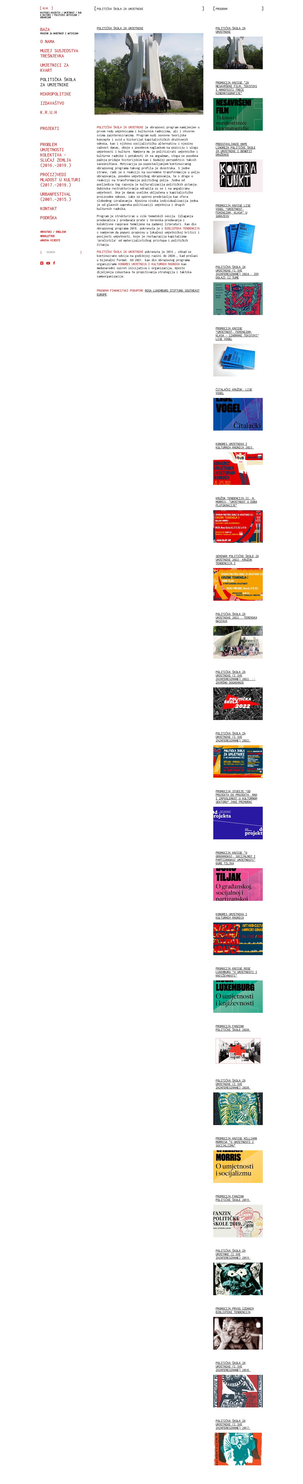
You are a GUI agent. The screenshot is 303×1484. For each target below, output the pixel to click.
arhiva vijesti (50, 240)
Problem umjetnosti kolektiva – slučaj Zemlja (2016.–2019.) (55, 155)
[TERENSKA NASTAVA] (148, 74)
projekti (49, 128)
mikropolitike (55, 93)
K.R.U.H (48, 112)
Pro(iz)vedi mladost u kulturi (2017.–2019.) (60, 179)
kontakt (48, 208)
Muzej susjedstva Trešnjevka (59, 53)
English (61, 231)
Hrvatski (46, 231)
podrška (48, 217)
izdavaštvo (52, 103)
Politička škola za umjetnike (58, 82)
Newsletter (47, 235)
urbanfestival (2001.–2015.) (55, 196)
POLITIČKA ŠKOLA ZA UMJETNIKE (120, 28)
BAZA (59, 31)
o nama (47, 41)
